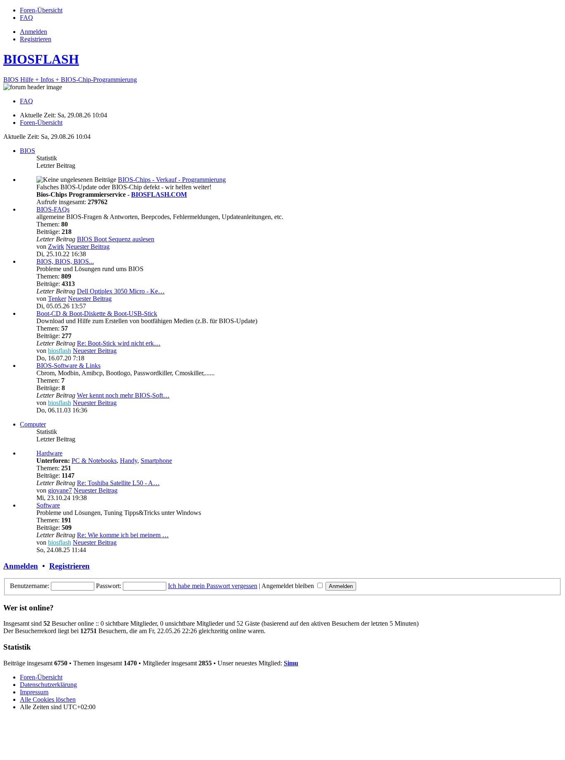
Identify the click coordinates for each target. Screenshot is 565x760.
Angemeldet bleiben (288, 585)
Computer (33, 424)
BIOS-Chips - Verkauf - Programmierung (172, 179)
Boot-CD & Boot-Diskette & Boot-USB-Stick (96, 313)
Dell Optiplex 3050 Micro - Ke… (121, 291)
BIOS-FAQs (52, 209)
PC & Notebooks (94, 460)
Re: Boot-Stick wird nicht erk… (118, 343)
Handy (128, 460)
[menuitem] (41, 10)
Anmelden (20, 566)
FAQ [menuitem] (26, 101)
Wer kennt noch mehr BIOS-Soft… (123, 395)
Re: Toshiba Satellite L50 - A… (118, 482)
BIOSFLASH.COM (159, 194)
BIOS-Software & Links (68, 365)
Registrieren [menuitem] (35, 39)
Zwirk (56, 246)
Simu (291, 663)
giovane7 (60, 490)
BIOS (27, 150)
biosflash (59, 350)
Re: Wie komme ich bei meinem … (123, 534)
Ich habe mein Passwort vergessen (212, 585)
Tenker (57, 298)
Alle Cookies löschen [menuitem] (48, 699)
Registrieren (69, 566)
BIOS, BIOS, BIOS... (65, 261)
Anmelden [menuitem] (33, 31)
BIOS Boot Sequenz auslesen (115, 239)
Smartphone (156, 460)
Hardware (49, 453)
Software (48, 505)
